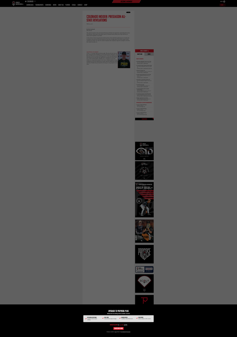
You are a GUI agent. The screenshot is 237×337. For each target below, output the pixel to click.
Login (116, 331)
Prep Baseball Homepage (125, 331)
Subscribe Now (118, 329)
